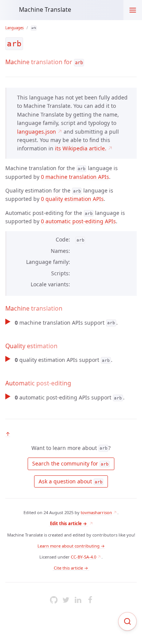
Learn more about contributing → (71, 546)
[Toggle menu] (132, 10)
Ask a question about (70, 481)
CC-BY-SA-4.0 (83, 557)
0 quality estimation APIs (72, 198)
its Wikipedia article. (80, 148)
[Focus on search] (127, 621)
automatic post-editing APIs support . (69, 397)
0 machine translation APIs (75, 176)
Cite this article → (71, 568)
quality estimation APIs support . (63, 359)
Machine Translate (45, 9)
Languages (14, 27)
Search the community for (70, 463)
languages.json (36, 131)
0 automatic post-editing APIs (78, 221)
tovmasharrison (96, 512)
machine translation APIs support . (66, 322)
